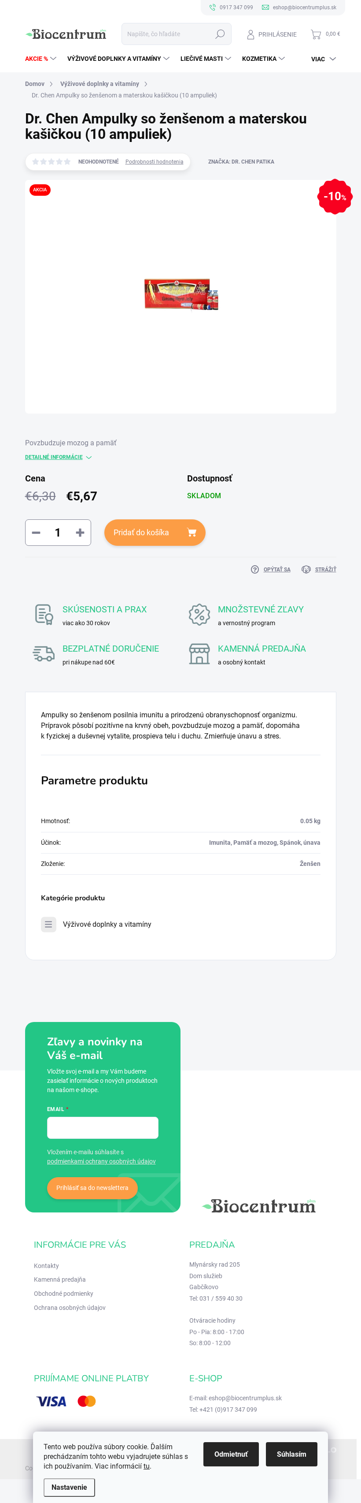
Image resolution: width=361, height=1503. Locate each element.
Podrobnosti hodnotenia (154, 162)
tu (147, 1466)
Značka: (241, 162)
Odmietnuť (231, 1454)
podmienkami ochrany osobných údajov (101, 1161)
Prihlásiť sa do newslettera (92, 1187)
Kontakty (46, 1265)
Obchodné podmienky (63, 1293)
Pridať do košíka (141, 532)
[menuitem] (42, 58)
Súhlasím (291, 1454)
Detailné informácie (54, 457)
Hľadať (219, 33)
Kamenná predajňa (60, 1279)
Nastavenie (69, 1487)
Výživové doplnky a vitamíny (107, 924)
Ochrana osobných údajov (70, 1307)
